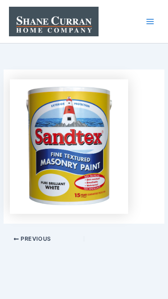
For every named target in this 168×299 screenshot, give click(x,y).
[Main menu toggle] (150, 21)
